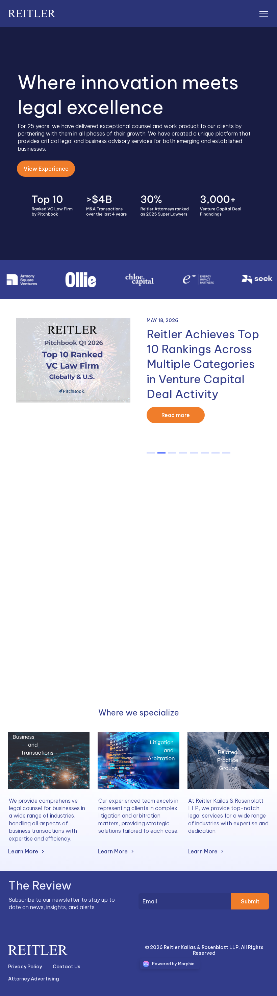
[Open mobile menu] (263, 13)
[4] (194, 453)
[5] (205, 453)
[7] (226, 453)
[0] (151, 453)
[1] (161, 453)
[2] (172, 453)
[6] (215, 453)
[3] (183, 453)
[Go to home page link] (38, 950)
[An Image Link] (49, 760)
